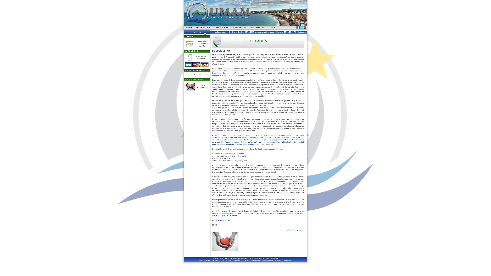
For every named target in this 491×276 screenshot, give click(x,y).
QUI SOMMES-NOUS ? (204, 28)
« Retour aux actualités (295, 230)
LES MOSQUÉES (222, 28)
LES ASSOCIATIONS (239, 28)
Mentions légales (204, 260)
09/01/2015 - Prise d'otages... (288, 32)
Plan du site (215, 260)
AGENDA (189, 36)
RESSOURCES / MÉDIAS (258, 28)
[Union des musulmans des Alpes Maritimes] (245, 13)
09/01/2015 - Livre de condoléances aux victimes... (257, 32)
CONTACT (274, 28)
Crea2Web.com (278, 260)
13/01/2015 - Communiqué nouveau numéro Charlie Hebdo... (214, 32)
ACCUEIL (189, 28)
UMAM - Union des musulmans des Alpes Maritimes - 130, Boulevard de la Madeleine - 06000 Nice (245, 259)
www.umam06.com (243, 260)
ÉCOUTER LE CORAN (194, 79)
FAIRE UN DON (191, 51)
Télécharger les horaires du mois (197, 75)
